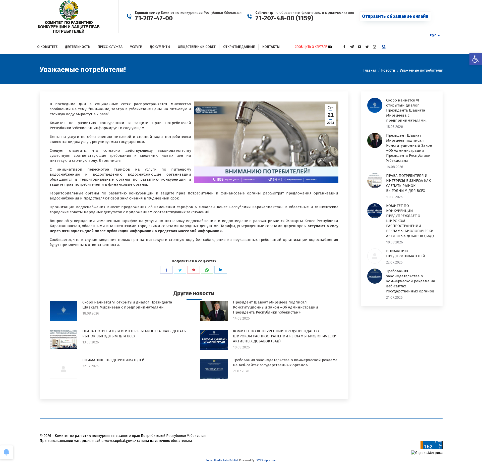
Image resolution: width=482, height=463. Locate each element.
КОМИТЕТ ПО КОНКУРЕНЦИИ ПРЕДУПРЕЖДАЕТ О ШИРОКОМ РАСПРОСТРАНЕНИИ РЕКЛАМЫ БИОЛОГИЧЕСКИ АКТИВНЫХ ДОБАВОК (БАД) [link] (285, 336)
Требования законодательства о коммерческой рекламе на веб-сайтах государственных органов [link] (285, 362)
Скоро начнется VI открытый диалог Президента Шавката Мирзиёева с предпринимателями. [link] (127, 305)
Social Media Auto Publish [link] (222, 460)
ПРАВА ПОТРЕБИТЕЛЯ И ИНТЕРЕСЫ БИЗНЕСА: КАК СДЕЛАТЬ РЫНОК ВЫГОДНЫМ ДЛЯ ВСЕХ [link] (134, 333)
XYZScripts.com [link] (266, 460)
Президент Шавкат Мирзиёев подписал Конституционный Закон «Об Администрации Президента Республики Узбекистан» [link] (275, 307)
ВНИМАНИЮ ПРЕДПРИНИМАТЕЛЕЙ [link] (113, 360)
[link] (475, 59)
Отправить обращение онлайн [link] (395, 16)
